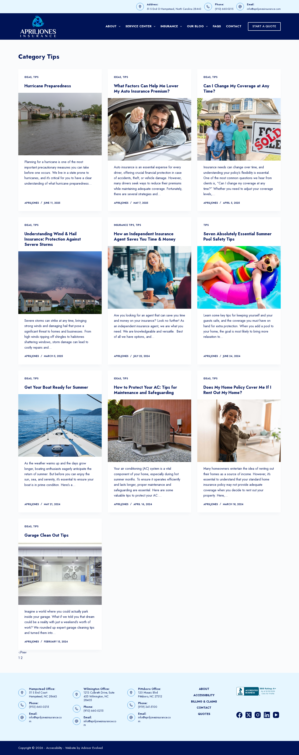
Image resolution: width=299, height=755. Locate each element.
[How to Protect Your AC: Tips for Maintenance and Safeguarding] (149, 430)
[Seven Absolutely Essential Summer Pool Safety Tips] (239, 277)
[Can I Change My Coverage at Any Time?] (239, 129)
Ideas (28, 77)
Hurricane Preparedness (47, 86)
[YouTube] (276, 715)
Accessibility (204, 695)
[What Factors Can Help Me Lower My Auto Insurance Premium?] (149, 129)
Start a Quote (264, 26)
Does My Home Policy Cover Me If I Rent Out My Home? (237, 390)
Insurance (169, 26)
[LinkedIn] (267, 715)
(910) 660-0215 (224, 9)
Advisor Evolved (92, 748)
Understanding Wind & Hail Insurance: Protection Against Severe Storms (52, 239)
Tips (35, 77)
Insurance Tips (124, 225)
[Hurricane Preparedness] (60, 124)
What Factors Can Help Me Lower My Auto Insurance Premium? (146, 88)
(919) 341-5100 (147, 707)
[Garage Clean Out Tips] (60, 573)
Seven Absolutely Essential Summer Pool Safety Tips (237, 236)
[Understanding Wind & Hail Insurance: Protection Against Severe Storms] (60, 282)
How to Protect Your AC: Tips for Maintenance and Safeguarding (145, 390)
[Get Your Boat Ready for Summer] (60, 425)
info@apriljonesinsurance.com (264, 9)
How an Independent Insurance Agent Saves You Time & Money (144, 236)
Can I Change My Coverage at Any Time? (236, 88)
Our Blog (195, 26)
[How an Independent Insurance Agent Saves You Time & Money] (149, 277)
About (111, 26)
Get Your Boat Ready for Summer (56, 387)
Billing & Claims (204, 701)
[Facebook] (239, 715)
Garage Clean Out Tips (46, 535)
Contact (233, 26)
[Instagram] (258, 715)
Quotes (204, 714)
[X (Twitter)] (249, 715)
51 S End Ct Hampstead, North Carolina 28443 (174, 9)
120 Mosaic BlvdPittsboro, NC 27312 (150, 694)
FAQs (217, 26)
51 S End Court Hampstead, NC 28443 (43, 694)
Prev (23, 652)
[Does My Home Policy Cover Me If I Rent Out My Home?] (239, 430)
